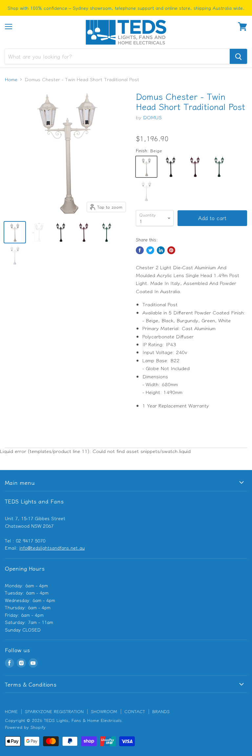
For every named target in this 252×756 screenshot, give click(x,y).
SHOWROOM (104, 711)
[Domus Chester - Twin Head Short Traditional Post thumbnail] (14, 232)
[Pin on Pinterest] (171, 250)
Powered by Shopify (25, 727)
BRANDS (161, 711)
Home (11, 79)
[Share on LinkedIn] (161, 250)
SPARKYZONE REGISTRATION (54, 711)
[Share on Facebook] (140, 250)
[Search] (238, 56)
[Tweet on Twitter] (150, 250)
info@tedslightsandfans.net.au (52, 547)
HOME (11, 711)
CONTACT (134, 711)
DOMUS (152, 117)
